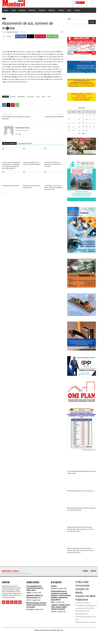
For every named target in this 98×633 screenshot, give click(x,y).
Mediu (53, 602)
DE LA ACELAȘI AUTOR (25, 143)
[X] (8, 105)
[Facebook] (4, 105)
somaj (38, 96)
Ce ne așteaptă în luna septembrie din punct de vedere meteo (81, 472)
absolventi (13, 96)
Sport (28, 600)
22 (79, 127)
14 (73, 123)
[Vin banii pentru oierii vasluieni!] (11, 177)
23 (83, 127)
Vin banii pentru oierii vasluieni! (10, 185)
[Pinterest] (13, 105)
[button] (89, 2)
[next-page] (6, 193)
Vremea (28, 592)
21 (73, 127)
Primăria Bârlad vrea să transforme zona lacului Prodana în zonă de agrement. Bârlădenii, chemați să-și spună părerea (61, 595)
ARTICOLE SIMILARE (9, 143)
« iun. (79, 133)
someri (43, 96)
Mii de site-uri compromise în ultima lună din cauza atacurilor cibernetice (52, 164)
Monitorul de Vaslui (12, 32)
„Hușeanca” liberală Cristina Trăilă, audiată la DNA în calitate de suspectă (60, 607)
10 (86, 119)
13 (69, 123)
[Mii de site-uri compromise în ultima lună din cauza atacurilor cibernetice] (53, 154)
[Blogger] (3, 602)
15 (79, 123)
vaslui (49, 96)
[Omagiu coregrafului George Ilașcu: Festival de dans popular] (32, 154)
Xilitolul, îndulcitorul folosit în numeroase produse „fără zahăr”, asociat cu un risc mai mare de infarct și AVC (80, 529)
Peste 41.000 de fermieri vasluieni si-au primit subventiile (16, 118)
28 (73, 130)
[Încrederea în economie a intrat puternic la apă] (32, 177)
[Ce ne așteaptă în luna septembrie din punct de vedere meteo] (81, 463)
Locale (9, 16)
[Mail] (20, 134)
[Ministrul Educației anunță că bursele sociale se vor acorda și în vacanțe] (81, 499)
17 (86, 123)
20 (69, 127)
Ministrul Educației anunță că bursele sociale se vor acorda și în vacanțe (81, 509)
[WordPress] (20, 602)
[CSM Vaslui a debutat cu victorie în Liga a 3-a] (81, 482)
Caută (69, 19)
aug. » (84, 133)
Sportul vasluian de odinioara (54, 117)
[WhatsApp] (17, 105)
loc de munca (30, 96)
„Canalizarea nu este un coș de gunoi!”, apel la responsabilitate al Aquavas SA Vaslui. (53, 187)
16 (83, 123)
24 (86, 127)
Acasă (3, 16)
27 (69, 130)
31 (86, 130)
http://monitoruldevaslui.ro (22, 130)
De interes (29, 609)
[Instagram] (11, 602)
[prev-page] (3, 193)
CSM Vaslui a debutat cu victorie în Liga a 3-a (80, 491)
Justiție (53, 611)
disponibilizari (21, 96)
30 (83, 130)
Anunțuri (54, 586)
